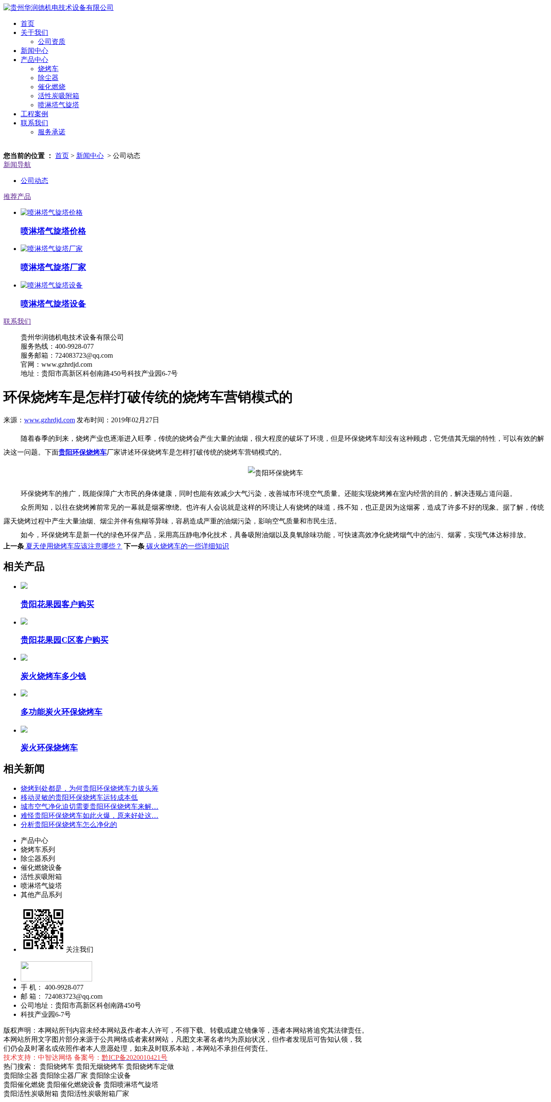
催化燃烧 (51, 86)
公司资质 (51, 41)
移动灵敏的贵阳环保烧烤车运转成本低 (79, 797)
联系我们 (34, 123)
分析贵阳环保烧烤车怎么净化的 (69, 824)
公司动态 (34, 180)
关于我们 (34, 32)
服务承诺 (51, 132)
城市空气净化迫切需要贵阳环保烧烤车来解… (89, 806)
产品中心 (34, 59)
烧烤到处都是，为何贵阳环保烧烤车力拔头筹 (89, 788)
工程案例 (34, 114)
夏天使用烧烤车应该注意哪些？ (73, 546)
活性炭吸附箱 (58, 95)
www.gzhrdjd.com (49, 420)
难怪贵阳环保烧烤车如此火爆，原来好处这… (89, 815)
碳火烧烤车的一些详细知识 (187, 546)
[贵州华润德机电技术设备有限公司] (58, 7)
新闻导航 (17, 164)
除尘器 (48, 77)
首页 (27, 23)
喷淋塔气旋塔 (58, 104)
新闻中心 (34, 50)
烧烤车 (48, 68)
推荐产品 (17, 196)
